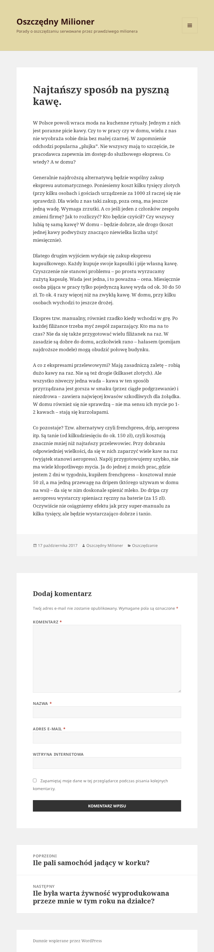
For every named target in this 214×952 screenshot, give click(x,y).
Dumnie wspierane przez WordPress (67, 940)
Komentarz (47, 622)
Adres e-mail (49, 728)
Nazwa (42, 703)
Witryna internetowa (58, 754)
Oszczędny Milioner (55, 21)
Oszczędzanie (145, 545)
